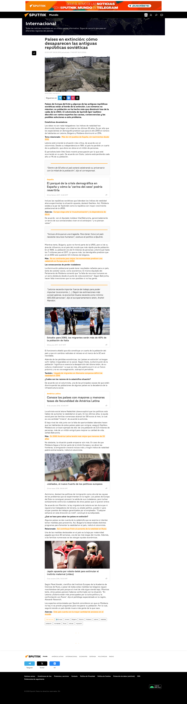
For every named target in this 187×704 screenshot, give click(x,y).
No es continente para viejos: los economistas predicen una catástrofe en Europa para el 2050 (74, 259)
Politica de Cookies (104, 676)
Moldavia (88, 619)
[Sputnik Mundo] (36, 18)
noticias (71, 623)
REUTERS (49, 93)
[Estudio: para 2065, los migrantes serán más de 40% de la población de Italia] (77, 321)
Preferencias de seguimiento (34, 679)
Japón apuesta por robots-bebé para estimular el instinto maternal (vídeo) (73, 573)
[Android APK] (155, 687)
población (49, 623)
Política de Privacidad (87, 676)
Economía (83, 656)
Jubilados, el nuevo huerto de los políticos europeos (74, 483)
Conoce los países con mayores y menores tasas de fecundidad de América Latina (76, 399)
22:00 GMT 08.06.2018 (53, 52)
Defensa (92, 656)
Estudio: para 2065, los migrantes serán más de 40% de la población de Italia (76, 339)
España (50, 179)
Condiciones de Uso (45, 676)
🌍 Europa (59, 619)
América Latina (54, 393)
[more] (106, 195)
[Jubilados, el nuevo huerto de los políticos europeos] (77, 467)
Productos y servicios (61, 676)
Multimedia (102, 656)
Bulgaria (74, 619)
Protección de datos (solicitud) (124, 676)
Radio (111, 656)
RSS (138, 676)
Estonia (81, 619)
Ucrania (67, 619)
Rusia (64, 623)
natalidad (103, 619)
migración (79, 623)
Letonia (96, 619)
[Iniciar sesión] (151, 15)
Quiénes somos (29, 676)
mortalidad (57, 623)
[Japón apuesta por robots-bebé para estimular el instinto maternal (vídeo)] (77, 555)
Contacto (74, 676)
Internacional (49, 619)
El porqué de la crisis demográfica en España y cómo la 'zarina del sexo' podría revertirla (74, 186)
